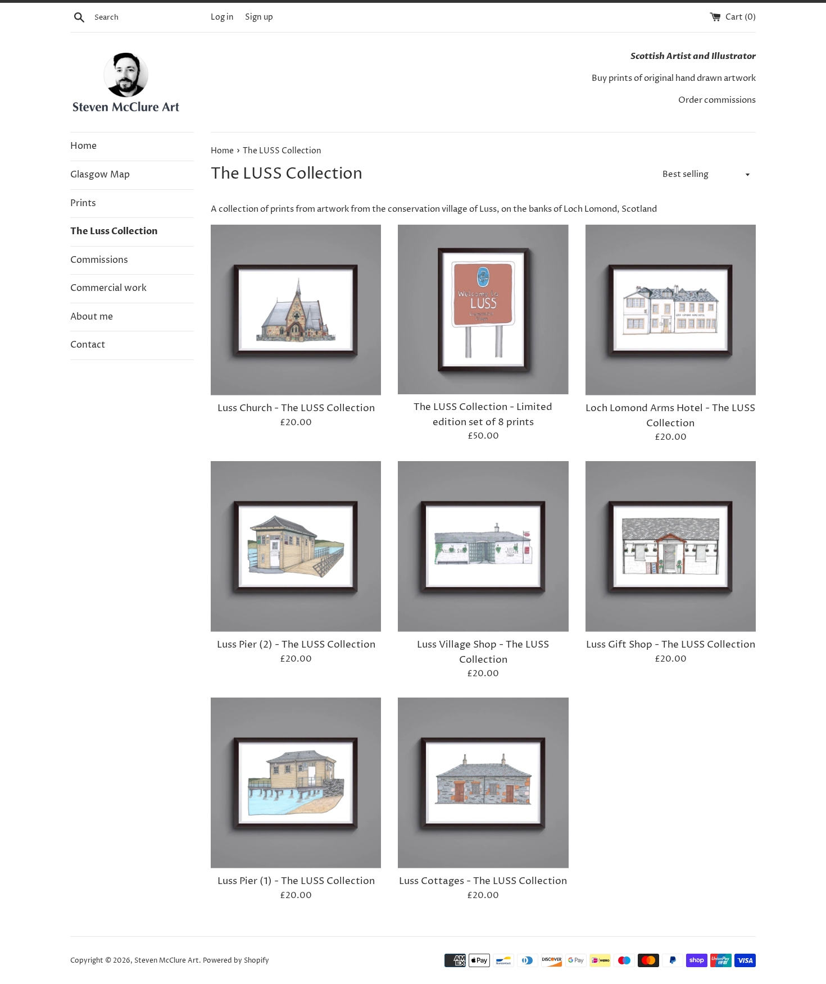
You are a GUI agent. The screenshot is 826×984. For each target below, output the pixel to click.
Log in (222, 17)
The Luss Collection (114, 231)
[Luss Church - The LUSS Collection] (296, 310)
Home (83, 146)
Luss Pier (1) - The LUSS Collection (296, 881)
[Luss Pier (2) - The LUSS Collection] (296, 546)
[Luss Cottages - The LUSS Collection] (483, 783)
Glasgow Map (100, 174)
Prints (83, 203)
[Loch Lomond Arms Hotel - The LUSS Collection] (671, 310)
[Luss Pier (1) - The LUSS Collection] (296, 783)
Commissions (99, 260)
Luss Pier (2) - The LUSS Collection (296, 645)
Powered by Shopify (236, 960)
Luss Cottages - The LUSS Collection (483, 881)
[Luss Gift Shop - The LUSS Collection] (671, 546)
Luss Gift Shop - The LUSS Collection (670, 645)
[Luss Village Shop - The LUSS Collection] (483, 546)
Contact (87, 345)
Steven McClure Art (166, 960)
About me (91, 317)
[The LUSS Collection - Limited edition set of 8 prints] (483, 309)
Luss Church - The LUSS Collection (296, 408)
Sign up (259, 17)
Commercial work (108, 288)
